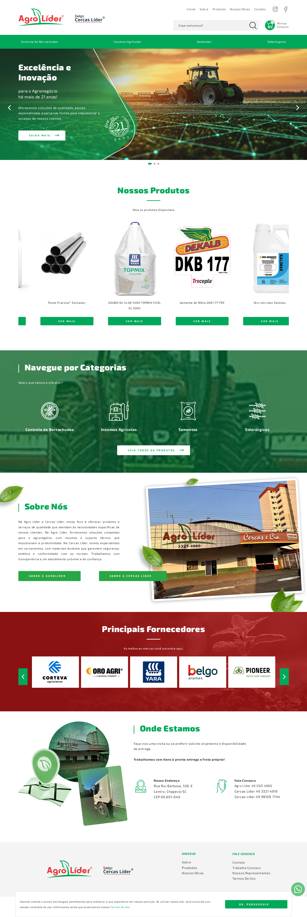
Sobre (204, 9)
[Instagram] (275, 9)
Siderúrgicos (277, 41)
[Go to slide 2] (153, 164)
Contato (238, 862)
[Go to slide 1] (149, 164)
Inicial (191, 9)
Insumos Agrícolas (127, 41)
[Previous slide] (9, 108)
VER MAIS (61, 321)
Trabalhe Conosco (246, 868)
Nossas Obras (240, 9)
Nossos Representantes (251, 873)
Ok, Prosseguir (254, 904)
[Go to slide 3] (158, 164)
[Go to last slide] (25, 280)
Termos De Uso (244, 878)
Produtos (219, 9)
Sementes (204, 41)
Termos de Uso (119, 907)
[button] (260, 9)
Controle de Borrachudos (39, 41)
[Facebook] (286, 9)
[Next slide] (297, 108)
